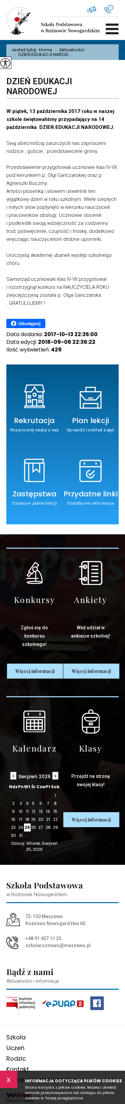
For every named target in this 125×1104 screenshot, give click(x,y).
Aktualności (69, 50)
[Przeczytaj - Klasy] (91, 721)
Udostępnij (29, 323)
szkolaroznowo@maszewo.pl (95, 9)
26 (33, 827)
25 (27, 827)
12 (33, 811)
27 (40, 827)
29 (55, 827)
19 (33, 819)
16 (13, 819)
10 (21, 811)
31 (21, 835)
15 (55, 811)
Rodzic (16, 1058)
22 (55, 819)
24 (20, 827)
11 (27, 811)
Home (45, 50)
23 (13, 827)
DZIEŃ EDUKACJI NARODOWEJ (39, 86)
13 (41, 811)
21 (48, 819)
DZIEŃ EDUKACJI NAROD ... (43, 54)
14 (48, 811)
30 (13, 835)
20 (40, 819)
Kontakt (17, 1069)
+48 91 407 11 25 (111, 9)
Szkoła (16, 1037)
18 (27, 819)
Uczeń (15, 1048)
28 (48, 827)
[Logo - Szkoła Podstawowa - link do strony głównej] (28, 21)
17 (21, 819)
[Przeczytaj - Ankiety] (91, 572)
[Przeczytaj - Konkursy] (34, 572)
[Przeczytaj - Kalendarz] (34, 721)
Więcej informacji (35, 671)
